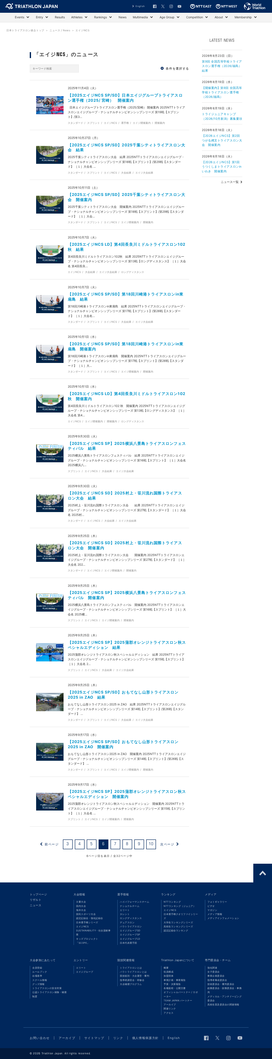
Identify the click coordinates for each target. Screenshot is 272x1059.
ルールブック (39, 971)
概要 (166, 967)
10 (151, 844)
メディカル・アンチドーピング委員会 (224, 998)
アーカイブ (170, 1004)
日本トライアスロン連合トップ (25, 30)
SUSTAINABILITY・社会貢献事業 (93, 932)
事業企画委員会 (216, 975)
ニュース (35, 905)
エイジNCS (82, 926)
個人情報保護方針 (145, 1038)
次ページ (167, 844)
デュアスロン (127, 922)
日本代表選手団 (128, 942)
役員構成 (168, 971)
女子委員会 (213, 971)
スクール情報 (39, 980)
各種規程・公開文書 (175, 988)
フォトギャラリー (217, 901)
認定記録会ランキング (176, 930)
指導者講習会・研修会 (132, 980)
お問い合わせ (40, 1038)
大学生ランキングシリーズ (178, 922)
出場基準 (37, 975)
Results (60, 17)
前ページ (52, 844)
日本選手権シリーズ (87, 922)
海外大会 (81, 910)
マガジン (212, 910)
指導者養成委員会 (217, 980)
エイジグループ (84, 971)
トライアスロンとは (131, 967)
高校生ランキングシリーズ (178, 926)
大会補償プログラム (131, 984)
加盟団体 (168, 975)
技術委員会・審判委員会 (220, 984)
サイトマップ (94, 1038)
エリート (125, 910)
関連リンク (170, 1008)
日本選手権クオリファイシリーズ (181, 916)
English (140, 6)
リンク (118, 1038)
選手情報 (123, 894)
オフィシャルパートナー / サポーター (181, 994)
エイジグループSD (130, 930)
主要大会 (81, 901)
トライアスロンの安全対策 (47, 988)
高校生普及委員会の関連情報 (223, 1004)
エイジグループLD (130, 938)
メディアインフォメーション (223, 918)
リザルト (35, 899)
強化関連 (212, 967)
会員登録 (37, 967)
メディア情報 (214, 914)
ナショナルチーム (129, 906)
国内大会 (81, 906)
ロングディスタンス (131, 918)
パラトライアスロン (131, 926)
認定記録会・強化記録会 (89, 918)
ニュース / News (60, 30)
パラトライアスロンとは (133, 971)
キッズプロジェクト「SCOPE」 (87, 940)
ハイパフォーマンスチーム (134, 901)
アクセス (168, 1012)
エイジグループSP (130, 934)
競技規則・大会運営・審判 (134, 975)
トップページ (38, 894)
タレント (125, 914)
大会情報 (79, 894)
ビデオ (211, 906)
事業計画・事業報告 (175, 980)
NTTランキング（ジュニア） (180, 906)
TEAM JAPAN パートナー (178, 1000)
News (122, 17)
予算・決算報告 (172, 984)
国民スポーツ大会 (86, 914)
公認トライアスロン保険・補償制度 (49, 994)
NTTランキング (172, 901)
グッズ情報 (38, 984)
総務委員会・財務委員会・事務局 (224, 990)
